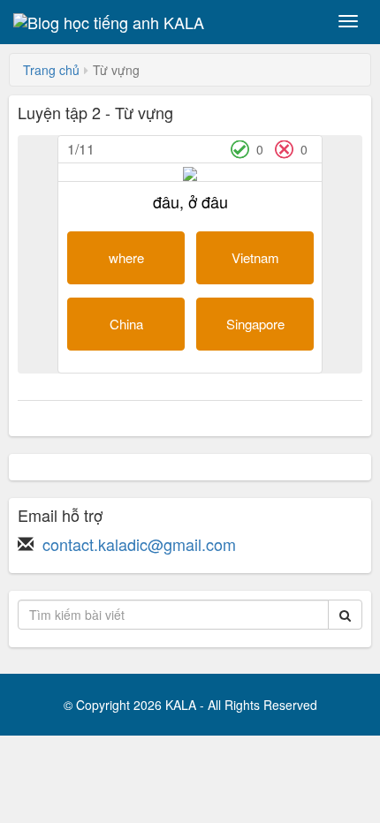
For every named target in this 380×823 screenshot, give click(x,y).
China (126, 323)
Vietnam (255, 257)
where (126, 257)
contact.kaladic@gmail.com (139, 543)
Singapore (255, 323)
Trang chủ (51, 70)
